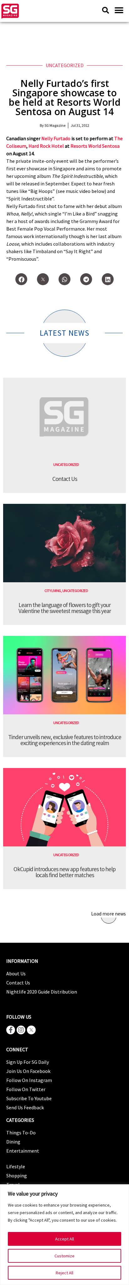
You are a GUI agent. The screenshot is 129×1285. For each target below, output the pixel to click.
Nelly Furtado (55, 138)
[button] (119, 10)
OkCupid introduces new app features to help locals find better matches (64, 872)
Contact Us (64, 479)
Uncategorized (65, 65)
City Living (52, 590)
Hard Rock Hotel (46, 146)
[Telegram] (86, 279)
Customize (64, 1256)
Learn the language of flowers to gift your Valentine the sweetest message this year (64, 608)
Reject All (64, 1273)
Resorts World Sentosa (95, 146)
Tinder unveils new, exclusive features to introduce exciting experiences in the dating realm (64, 740)
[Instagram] (21, 1030)
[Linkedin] (108, 279)
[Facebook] (21, 279)
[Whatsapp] (64, 279)
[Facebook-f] (10, 1030)
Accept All (64, 1239)
